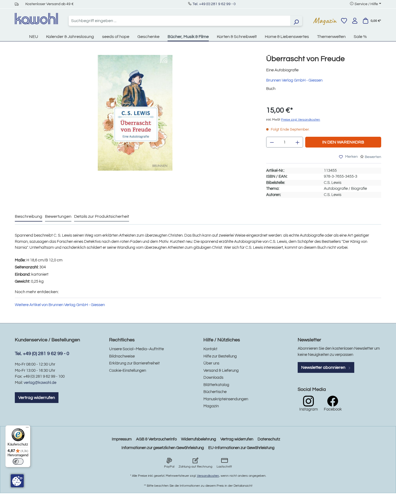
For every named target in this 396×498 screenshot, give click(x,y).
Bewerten (373, 157)
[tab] (28, 217)
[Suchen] (296, 21)
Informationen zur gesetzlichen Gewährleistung (162, 448)
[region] (135, 118)
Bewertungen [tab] (58, 216)
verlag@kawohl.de (40, 383)
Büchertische (215, 392)
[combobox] (179, 21)
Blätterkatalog (216, 385)
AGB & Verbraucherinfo (156, 439)
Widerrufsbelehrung (198, 439)
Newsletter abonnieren (323, 367)
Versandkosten (208, 476)
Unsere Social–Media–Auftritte (136, 349)
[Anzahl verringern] (271, 142)
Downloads (213, 378)
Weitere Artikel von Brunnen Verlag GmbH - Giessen (60, 305)
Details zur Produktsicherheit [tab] (101, 216)
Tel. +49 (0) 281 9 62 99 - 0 (214, 4)
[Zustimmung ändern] (17, 480)
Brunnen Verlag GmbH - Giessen (294, 80)
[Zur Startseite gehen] (36, 18)
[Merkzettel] (344, 21)
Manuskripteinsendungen (225, 399)
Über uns (211, 363)
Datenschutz (269, 439)
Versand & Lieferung (221, 371)
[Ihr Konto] (355, 21)
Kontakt (210, 349)
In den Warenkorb (343, 142)
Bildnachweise (122, 356)
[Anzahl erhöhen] (297, 142)
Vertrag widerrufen (36, 397)
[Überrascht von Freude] (135, 113)
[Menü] (27, 428)
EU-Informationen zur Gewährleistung (241, 448)
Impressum (122, 439)
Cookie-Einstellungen (127, 371)
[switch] (18, 461)
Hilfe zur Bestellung (220, 356)
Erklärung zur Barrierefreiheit (134, 363)
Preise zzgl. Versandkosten (300, 119)
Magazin (324, 20)
